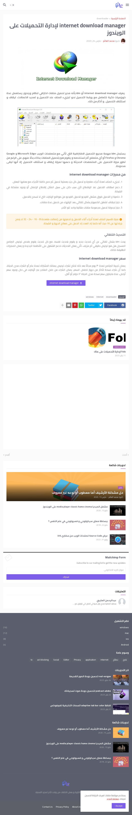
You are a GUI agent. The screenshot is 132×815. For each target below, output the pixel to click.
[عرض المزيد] (62, 305)
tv (32, 660)
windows (90, 296)
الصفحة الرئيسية (118, 18)
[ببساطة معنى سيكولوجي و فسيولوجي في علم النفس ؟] (118, 525)
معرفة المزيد (113, 799)
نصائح (115, 660)
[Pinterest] (75, 305)
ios (66, 639)
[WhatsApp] (81, 305)
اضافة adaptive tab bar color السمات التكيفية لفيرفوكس (80, 705)
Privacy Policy (62, 807)
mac (66, 633)
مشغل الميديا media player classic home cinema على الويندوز (75, 506)
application (90, 660)
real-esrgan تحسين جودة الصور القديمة (90, 676)
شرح (125, 660)
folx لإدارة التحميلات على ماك (110, 351)
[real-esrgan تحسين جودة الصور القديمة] (121, 680)
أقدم (7, 455)
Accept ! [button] (118, 806)
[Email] (68, 305)
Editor (66, 660)
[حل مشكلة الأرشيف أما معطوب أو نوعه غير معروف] (121, 732)
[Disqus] (66, 406)
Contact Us (47, 807)
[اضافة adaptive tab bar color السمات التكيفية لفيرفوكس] (121, 709)
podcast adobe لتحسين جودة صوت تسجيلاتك (87, 690)
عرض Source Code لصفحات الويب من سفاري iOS (82, 535)
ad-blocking (43, 660)
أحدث (124, 455)
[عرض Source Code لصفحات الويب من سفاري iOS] (118, 539)
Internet (99, 296)
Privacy (77, 660)
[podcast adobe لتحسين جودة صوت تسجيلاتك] (121, 694)
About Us (76, 807)
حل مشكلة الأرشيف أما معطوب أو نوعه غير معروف (84, 728)
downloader (102, 18)
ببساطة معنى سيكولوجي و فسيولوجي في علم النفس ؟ (78, 521)
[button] (127, 5)
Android (66, 644)
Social (56, 660)
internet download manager (64, 283)
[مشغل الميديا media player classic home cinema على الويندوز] (118, 510)
